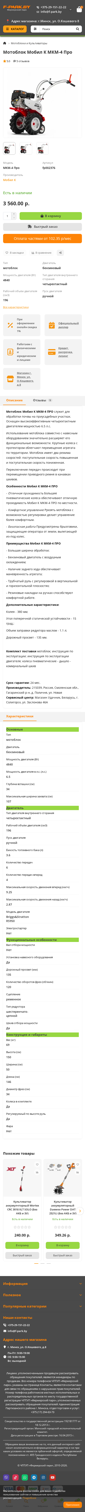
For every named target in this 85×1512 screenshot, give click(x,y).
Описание (14, 400)
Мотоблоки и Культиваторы (29, 43)
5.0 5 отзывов (18, 61)
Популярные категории (24, 1306)
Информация (15, 1283)
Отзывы (42, 400)
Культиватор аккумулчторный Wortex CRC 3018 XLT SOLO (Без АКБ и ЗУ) (22, 1207)
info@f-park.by (51, 12)
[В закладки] (37, 1164)
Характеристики (19, 716)
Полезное (12, 1295)
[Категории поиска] (35, 29)
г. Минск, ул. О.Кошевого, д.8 (27, 1347)
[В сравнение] (37, 1172)
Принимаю (72, 1504)
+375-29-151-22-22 (53, 7)
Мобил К (9, 180)
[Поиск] (77, 29)
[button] (5, 1211)
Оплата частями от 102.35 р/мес (42, 238)
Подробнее (29, 1497)
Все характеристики (16, 307)
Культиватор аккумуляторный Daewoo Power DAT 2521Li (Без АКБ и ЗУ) (62, 1207)
